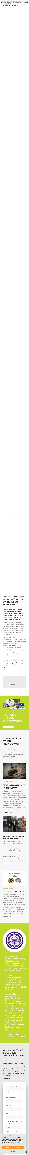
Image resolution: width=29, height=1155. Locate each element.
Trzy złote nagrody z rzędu (14, 891)
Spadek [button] (13, 1151)
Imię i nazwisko (10, 1093)
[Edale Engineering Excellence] (10, 5)
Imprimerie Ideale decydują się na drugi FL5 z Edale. (14, 837)
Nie (28, 4)
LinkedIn (12, 756)
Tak (26, 4)
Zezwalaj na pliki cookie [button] (13, 1147)
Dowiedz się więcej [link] (8, 1144)
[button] (25, 5)
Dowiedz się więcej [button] (7, 812)
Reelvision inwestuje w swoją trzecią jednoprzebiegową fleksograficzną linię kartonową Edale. (14, 786)
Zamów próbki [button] (8, 726)
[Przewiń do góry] (26, 1152)
